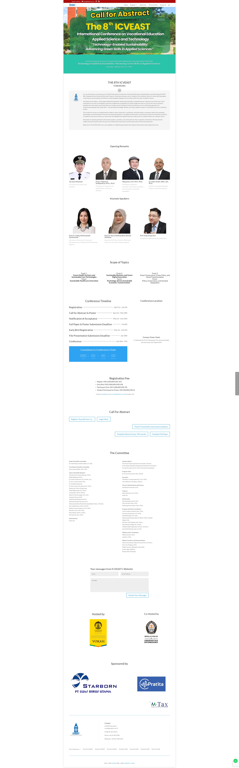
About (126, 5)
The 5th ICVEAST (112, 749)
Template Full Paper (160, 434)
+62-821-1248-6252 (117, 739)
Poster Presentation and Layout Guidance (151, 426)
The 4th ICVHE (123, 749)
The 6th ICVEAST (100, 749)
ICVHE (114, 763)
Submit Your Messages (137, 595)
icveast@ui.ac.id (105, 394)
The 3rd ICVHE (134, 749)
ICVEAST (126, 763)
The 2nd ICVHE (145, 749)
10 (237, 393)
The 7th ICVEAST (88, 749)
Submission (143, 5)
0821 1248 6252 (76, 1)
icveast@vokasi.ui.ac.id (118, 394)
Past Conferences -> (75, 749)
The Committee (153, 5)
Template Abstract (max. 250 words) (131, 434)
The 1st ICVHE (156, 749)
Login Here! (103, 419)
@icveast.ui (114, 732)
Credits (132, 763)
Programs (133, 5)
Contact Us (163, 5)
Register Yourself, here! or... (82, 419)
